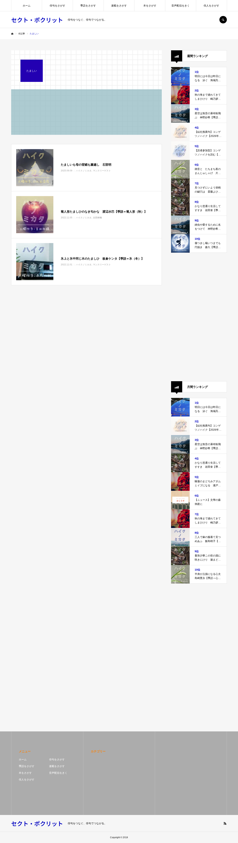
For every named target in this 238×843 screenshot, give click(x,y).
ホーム (26, 5)
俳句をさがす (57, 5)
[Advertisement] (199, 317)
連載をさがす (119, 5)
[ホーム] (12, 33)
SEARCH (223, 19)
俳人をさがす (211, 5)
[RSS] (225, 823)
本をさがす (149, 5)
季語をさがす (88, 5)
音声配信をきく (180, 5)
